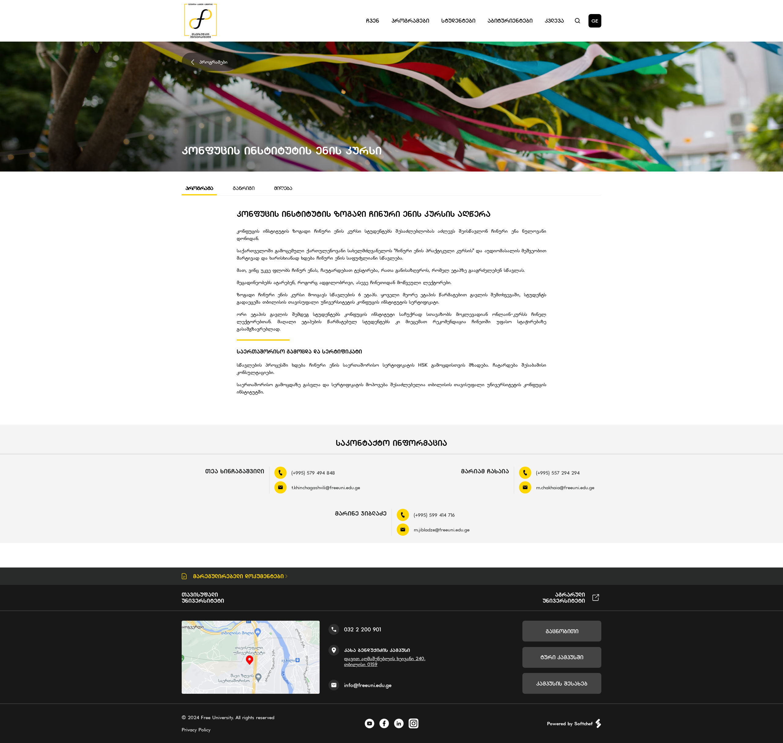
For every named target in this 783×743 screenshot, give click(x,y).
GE (595, 21)
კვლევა (554, 20)
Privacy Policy (196, 729)
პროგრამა (199, 188)
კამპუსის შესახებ (562, 683)
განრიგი (243, 188)
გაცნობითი (562, 631)
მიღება (283, 188)
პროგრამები (213, 62)
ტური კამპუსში (561, 657)
